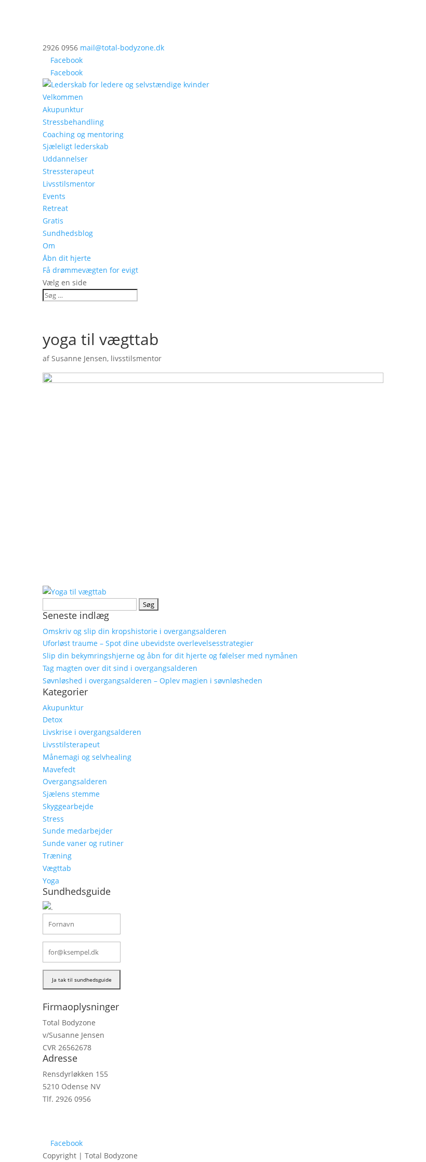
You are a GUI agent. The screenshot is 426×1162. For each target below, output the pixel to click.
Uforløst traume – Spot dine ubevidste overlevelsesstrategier (148, 643)
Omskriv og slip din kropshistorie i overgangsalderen (135, 631)
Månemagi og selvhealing (87, 757)
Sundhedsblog (68, 233)
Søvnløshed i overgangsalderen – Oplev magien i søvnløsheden (152, 680)
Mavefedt (59, 769)
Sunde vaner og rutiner (83, 843)
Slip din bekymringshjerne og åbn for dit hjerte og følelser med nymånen (170, 656)
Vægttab (57, 868)
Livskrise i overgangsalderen (92, 732)
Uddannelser (65, 159)
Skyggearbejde (68, 806)
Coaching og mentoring (83, 134)
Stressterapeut (68, 171)
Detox (52, 719)
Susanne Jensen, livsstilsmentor (106, 358)
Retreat (55, 208)
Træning (57, 856)
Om (49, 245)
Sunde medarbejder (78, 831)
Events (54, 196)
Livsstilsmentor (69, 184)
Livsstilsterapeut (71, 744)
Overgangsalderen (75, 781)
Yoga (51, 881)
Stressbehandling (73, 122)
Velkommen (63, 97)
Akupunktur (63, 109)
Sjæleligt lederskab (76, 146)
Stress (53, 819)
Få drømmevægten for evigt (90, 270)
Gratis (53, 221)
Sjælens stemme (71, 794)
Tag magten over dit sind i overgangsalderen (120, 668)
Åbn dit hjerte (67, 258)
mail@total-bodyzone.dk (85, 1119)
